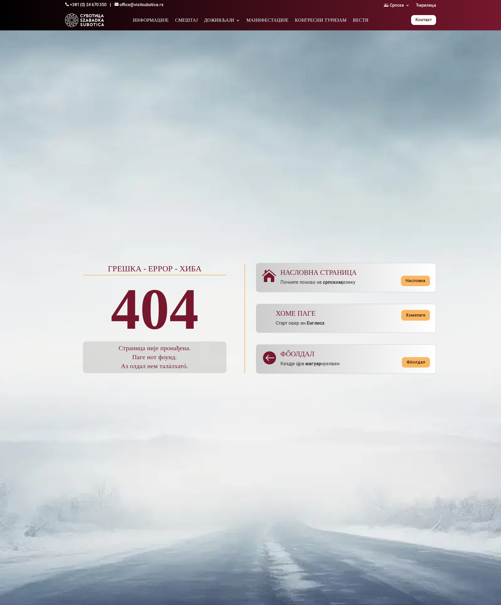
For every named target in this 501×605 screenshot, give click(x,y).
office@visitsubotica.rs (141, 4)
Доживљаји (219, 20)
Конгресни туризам (320, 20)
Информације (151, 20)
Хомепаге (415, 315)
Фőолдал (415, 362)
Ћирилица (426, 5)
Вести (361, 20)
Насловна (415, 280)
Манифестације (267, 20)
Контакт (423, 19)
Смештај (186, 20)
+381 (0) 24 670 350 (88, 4)
